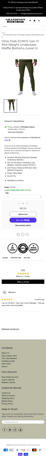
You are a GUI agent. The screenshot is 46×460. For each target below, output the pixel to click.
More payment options (23, 225)
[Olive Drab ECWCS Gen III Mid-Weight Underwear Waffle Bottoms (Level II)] (23, 78)
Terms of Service (8, 395)
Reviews (5, 258)
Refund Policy (7, 401)
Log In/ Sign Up (8, 379)
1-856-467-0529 (11, 13)
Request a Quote (8, 382)
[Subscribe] (41, 422)
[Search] (42, 26)
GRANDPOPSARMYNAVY (18, 445)
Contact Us (6, 393)
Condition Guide (15, 257)
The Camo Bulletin (9, 358)
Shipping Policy (8, 398)
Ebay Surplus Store (9, 355)
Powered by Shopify (33, 445)
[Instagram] (15, 430)
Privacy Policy (7, 403)
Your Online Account (10, 377)
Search (4, 366)
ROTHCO (13, 187)
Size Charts (6, 363)
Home (3, 33)
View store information (15, 132)
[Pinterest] (9, 430)
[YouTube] (20, 430)
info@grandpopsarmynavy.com (31, 13)
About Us (5, 353)
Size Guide (27, 257)
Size (7, 193)
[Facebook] (4, 430)
